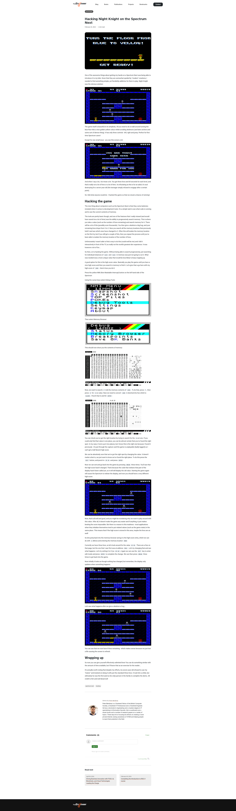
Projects (131, 4)
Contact (158, 4)
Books (106, 4)
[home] (79, 4)
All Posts (89, 11)
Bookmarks (143, 4)
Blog (96, 4)
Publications (118, 4)
